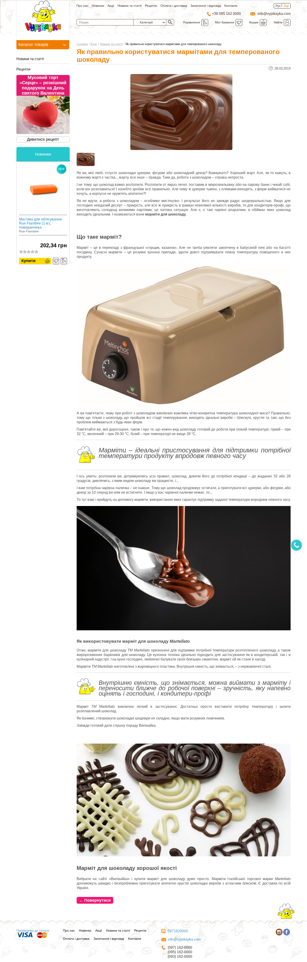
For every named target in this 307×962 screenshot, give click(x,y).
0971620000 (178, 931)
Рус (278, 6)
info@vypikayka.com (184, 939)
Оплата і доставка (173, 5)
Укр (286, 6)
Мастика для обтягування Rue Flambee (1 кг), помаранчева (40, 223)
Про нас (82, 5)
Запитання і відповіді (205, 5)
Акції (110, 5)
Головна (82, 44)
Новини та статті (130, 5)
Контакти (230, 5)
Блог (94, 44)
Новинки (98, 5)
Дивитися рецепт (43, 139)
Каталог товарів (33, 44)
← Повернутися (95, 900)
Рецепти (151, 5)
